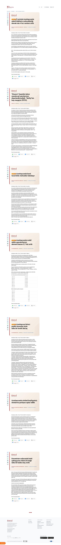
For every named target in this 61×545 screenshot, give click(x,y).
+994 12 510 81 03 (9, 530)
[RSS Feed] (20, 538)
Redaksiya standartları (40, 525)
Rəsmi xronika (30, 522)
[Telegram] (16, 538)
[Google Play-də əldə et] (51, 538)
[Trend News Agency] (9, 521)
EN (49, 541)
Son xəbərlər (30, 521)
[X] (12, 538)
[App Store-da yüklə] (43, 538)
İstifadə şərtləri (48, 521)
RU (52, 541)
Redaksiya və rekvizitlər (40, 522)
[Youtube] (14, 538)
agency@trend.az (9, 531)
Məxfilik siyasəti (48, 522)
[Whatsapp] (8, 538)
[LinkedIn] (18, 538)
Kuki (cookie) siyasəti (49, 525)
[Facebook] (10, 538)
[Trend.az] (10, 7)
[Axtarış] (39, 7)
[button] (8, 13)
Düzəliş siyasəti (39, 526)
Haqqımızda (39, 521)
